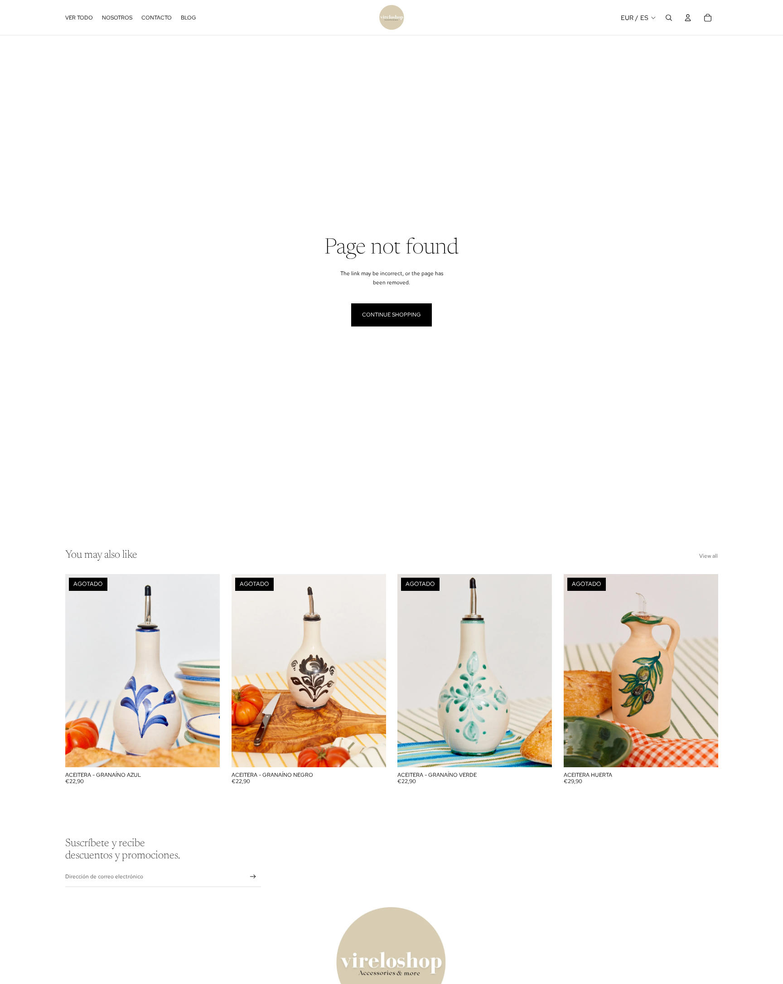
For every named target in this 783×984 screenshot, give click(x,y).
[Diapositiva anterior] (78, 671)
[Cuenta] (688, 18)
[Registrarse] (253, 877)
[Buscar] (669, 18)
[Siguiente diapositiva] (206, 671)
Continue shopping (391, 314)
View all (708, 556)
